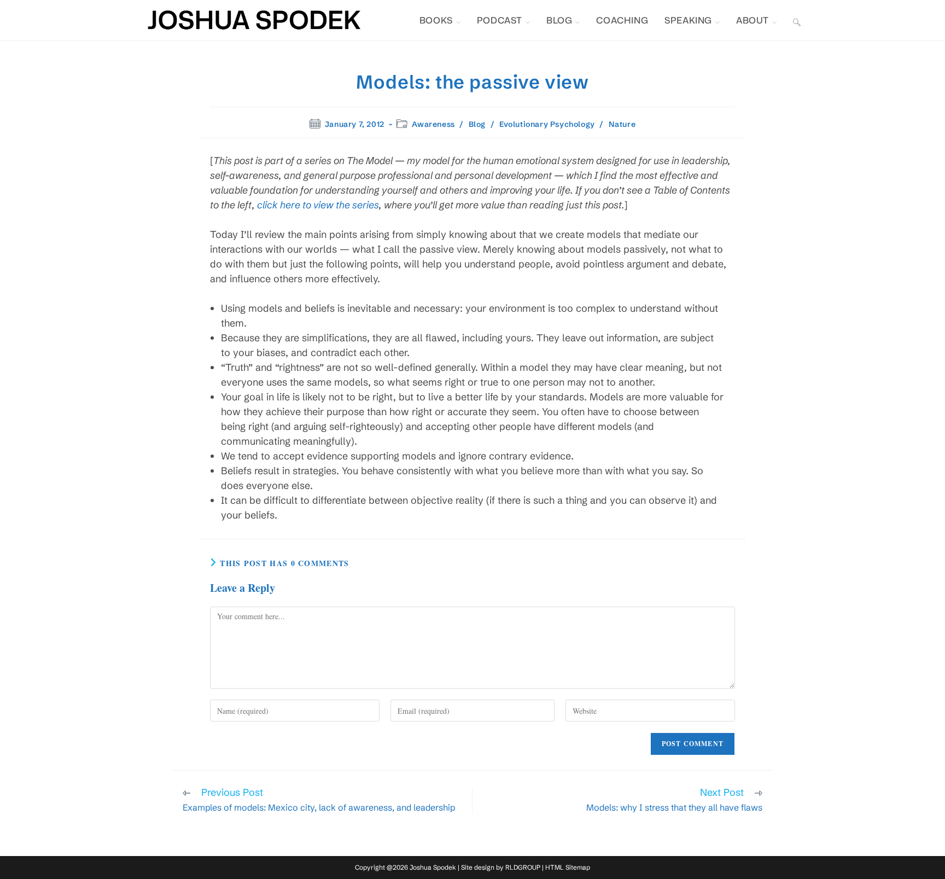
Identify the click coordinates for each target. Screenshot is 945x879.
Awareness (433, 124)
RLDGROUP (522, 867)
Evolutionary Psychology (547, 124)
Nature (622, 124)
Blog (477, 124)
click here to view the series (318, 205)
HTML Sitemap (567, 867)
